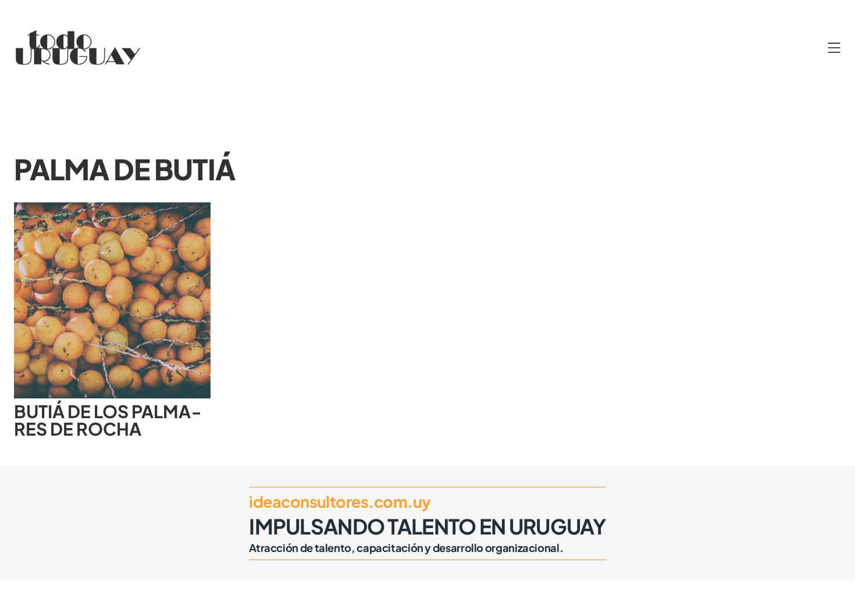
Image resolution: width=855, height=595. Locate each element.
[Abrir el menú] (834, 48)
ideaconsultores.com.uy (339, 501)
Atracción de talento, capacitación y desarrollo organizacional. (406, 547)
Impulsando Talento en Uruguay (427, 526)
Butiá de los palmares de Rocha (107, 420)
